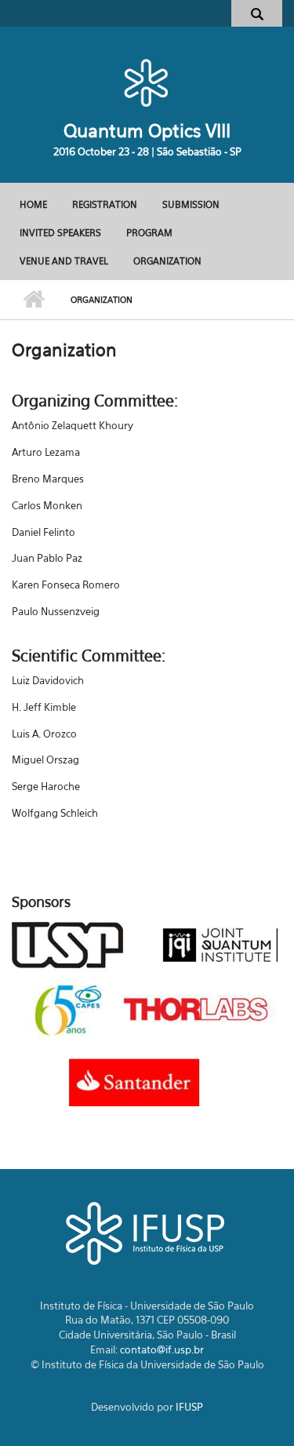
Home (33, 204)
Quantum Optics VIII (147, 130)
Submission (191, 204)
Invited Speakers (60, 233)
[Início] (147, 82)
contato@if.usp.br (162, 1349)
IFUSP (189, 1406)
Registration (104, 204)
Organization (167, 261)
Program (149, 233)
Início (33, 299)
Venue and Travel (64, 261)
